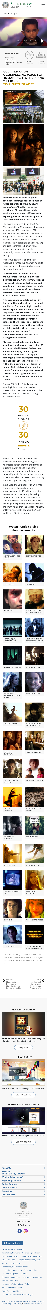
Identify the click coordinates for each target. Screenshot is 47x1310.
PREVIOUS (9, 980)
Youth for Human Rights (11, 1291)
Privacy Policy (6, 1304)
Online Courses (9, 1184)
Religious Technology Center (30, 1260)
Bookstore (7, 1191)
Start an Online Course (11, 1263)
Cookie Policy (17, 1304)
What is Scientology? (12, 1177)
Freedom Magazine (10, 1274)
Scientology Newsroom (32, 1256)
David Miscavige (8, 1260)
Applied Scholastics (10, 1281)
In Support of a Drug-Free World (15, 1284)
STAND (24, 1274)
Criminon (27, 1277)
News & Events (9, 1187)
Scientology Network (11, 1253)
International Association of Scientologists (19, 1270)
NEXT (39, 980)
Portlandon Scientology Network (13, 1172)
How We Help (9, 14)
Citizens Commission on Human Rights (18, 1295)
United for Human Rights (12, 1288)
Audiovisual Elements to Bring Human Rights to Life (35, 985)
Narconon (37, 1277)
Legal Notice (38, 1304)
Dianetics (21, 1249)
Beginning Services (11, 1180)
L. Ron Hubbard (8, 1249)
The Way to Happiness (11, 1277)
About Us (6, 1168)
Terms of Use (28, 1304)
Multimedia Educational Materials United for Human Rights (13, 985)
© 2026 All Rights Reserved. (23, 1301)
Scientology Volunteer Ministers (15, 1267)
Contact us (25, 1221)
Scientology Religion (31, 1253)
